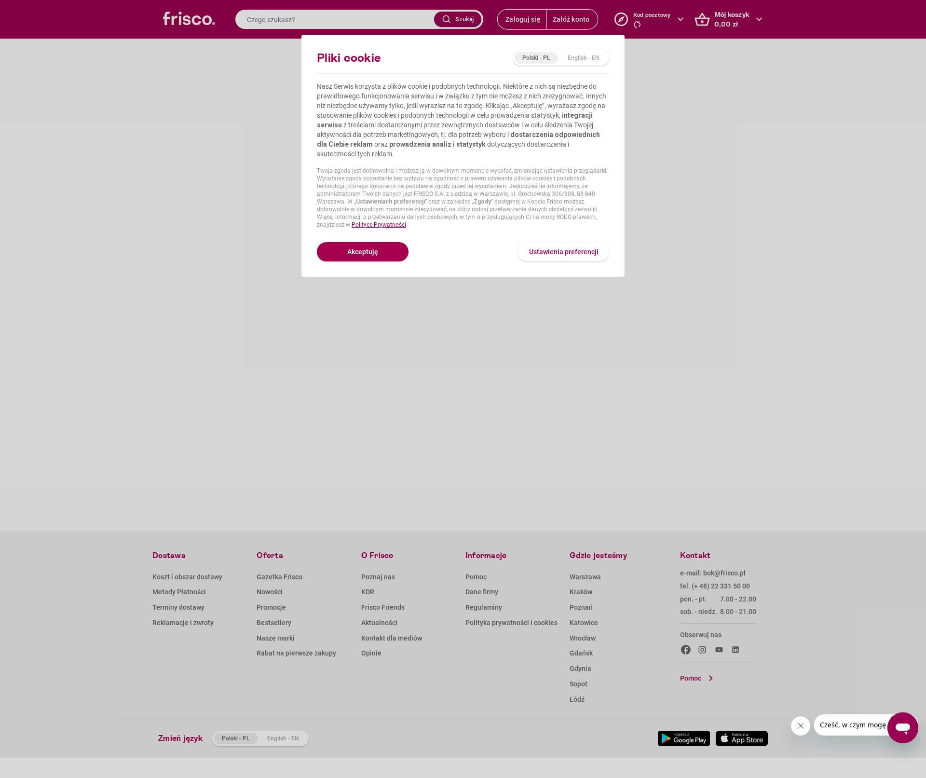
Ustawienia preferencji (564, 252)
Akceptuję (362, 252)
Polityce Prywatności (379, 224)
